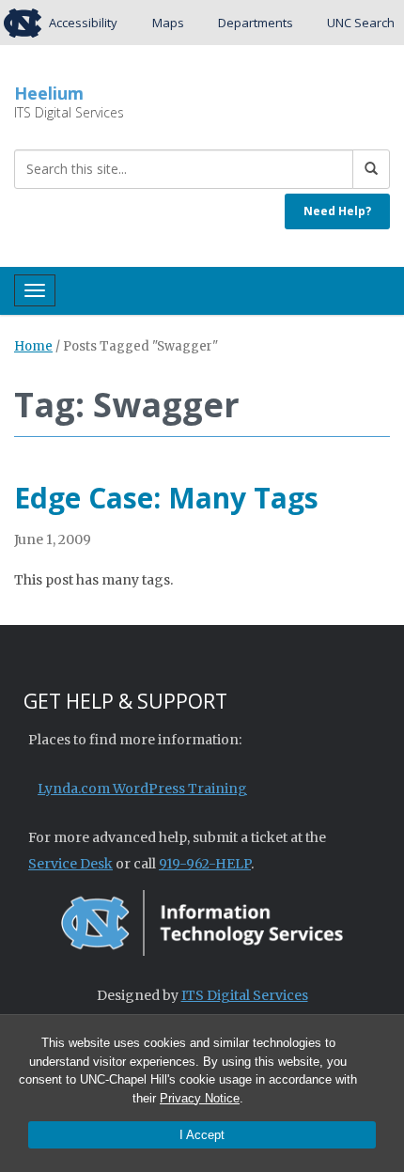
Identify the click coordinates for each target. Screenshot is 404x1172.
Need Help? (337, 211)
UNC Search (361, 22)
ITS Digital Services (244, 995)
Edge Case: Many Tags (166, 497)
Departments (255, 22)
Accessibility (83, 22)
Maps (168, 22)
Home (33, 346)
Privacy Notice (200, 1098)
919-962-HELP (205, 863)
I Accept (202, 1135)
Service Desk (70, 863)
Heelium (49, 93)
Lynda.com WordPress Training (142, 788)
